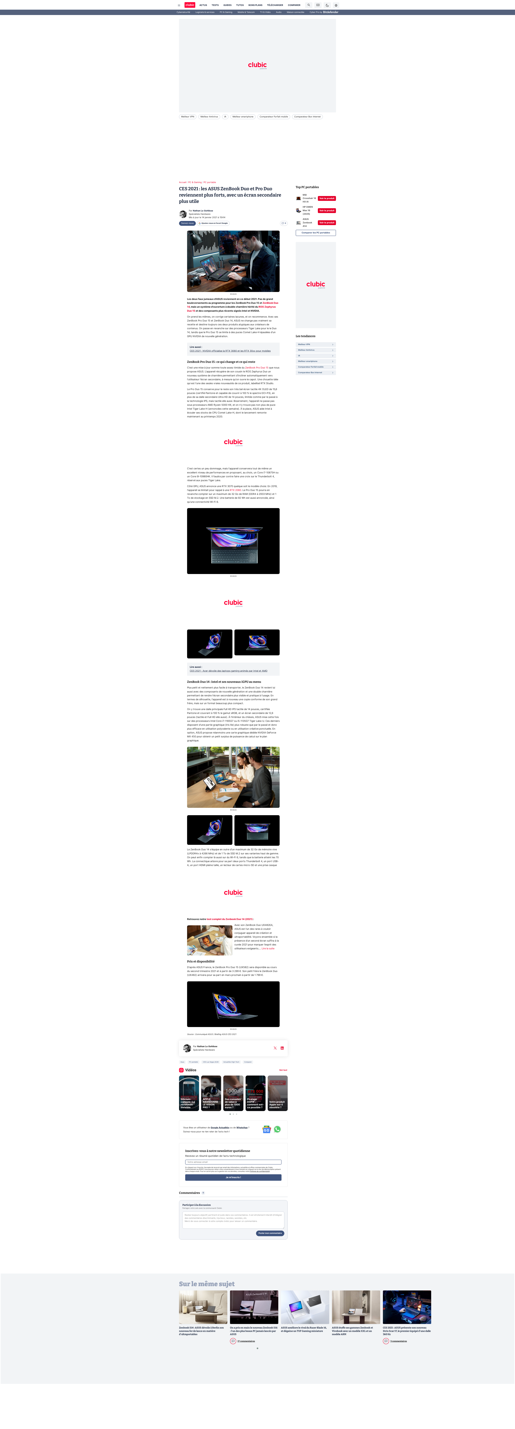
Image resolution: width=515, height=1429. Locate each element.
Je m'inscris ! (233, 1177)
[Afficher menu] (179, 5)
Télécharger (275, 5)
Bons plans (255, 5)
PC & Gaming (226, 12)
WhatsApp (242, 1128)
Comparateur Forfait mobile (274, 117)
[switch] (327, 5)
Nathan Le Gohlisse (203, 211)
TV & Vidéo (265, 12)
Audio (279, 12)
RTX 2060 (235, 490)
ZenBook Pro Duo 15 (256, 368)
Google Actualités (220, 1128)
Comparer (294, 5)
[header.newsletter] (318, 5)
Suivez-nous (187, 223)
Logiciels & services (205, 12)
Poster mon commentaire (270, 1233)
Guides (227, 5)
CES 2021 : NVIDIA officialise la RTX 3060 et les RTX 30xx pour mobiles (230, 351)
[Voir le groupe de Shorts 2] (233, 1114)
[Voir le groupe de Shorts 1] (230, 1114)
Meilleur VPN (187, 117)
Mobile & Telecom (246, 12)
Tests (215, 5)
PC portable (210, 182)
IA (225, 117)
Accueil (182, 182)
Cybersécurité (183, 12)
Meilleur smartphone (243, 117)
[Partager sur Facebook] (508, 1405)
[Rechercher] (308, 5)
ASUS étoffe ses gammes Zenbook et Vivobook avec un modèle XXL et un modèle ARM (352, 1331)
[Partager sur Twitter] (508, 1414)
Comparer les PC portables (316, 233)
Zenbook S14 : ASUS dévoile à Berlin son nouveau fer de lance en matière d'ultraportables (201, 1331)
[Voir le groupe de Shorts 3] (236, 1114)
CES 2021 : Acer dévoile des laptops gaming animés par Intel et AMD (228, 671)
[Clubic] (189, 5)
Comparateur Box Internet (307, 117)
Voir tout (283, 1070)
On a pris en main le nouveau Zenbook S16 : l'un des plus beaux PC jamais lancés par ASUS (253, 1331)
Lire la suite (268, 948)
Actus (203, 5)
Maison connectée (295, 12)
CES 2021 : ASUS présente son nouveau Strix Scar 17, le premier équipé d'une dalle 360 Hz (407, 1331)
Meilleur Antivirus (209, 117)
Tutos (240, 5)
